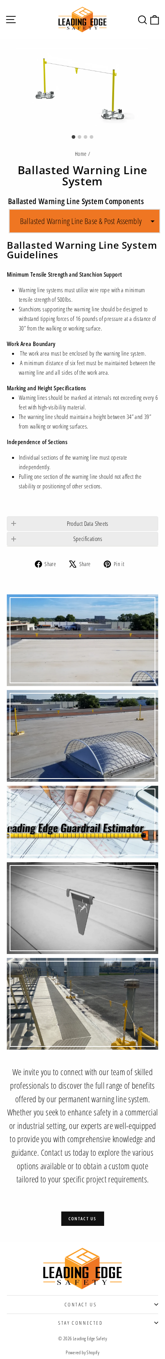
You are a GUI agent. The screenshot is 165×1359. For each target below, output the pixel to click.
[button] (84, 221)
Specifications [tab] (87, 539)
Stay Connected (80, 1322)
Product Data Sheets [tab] (88, 523)
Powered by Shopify (82, 1352)
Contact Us (82, 1218)
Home (81, 153)
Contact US (80, 1304)
